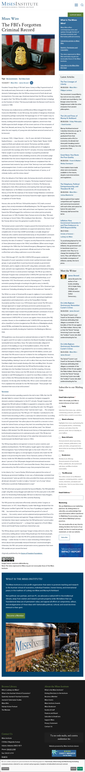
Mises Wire (10, 19)
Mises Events (49, 700)
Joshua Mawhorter (67, 195)
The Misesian (67, 473)
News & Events (67, 437)
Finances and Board (51, 713)
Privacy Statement (51, 723)
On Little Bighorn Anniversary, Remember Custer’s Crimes (70, 305)
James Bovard (24, 83)
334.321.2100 (11, 749)
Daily (64, 406)
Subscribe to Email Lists (52, 717)
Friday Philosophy (76, 122)
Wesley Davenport (67, 164)
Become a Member (15, 616)
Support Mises (75, 15)
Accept (80, 768)
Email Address (65, 492)
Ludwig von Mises (67, 237)
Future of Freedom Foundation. (32, 553)
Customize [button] (5, 768)
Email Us (4, 757)
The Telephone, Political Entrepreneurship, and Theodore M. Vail (70, 186)
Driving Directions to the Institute (56, 693)
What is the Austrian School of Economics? (16, 693)
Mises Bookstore (50, 707)
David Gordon (66, 124)
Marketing (63, 503)
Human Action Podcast (10, 707)
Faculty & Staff (50, 710)
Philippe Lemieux (66, 90)
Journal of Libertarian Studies (12, 700)
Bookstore (66, 455)
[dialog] (42, 765)
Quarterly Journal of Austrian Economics (15, 697)
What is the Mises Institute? (54, 690)
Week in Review (68, 419)
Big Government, (12, 79)
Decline (73, 768)
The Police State (24, 79)
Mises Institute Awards (52, 703)
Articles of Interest (67, 234)
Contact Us (48, 726)
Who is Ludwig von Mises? (10, 690)
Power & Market (75, 161)
